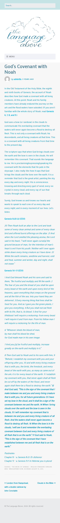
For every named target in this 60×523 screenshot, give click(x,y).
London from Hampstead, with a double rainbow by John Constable (16, 487)
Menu (12, 56)
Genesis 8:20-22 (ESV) (14, 218)
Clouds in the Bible (45, 483)
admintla (17, 79)
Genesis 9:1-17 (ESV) (13, 270)
